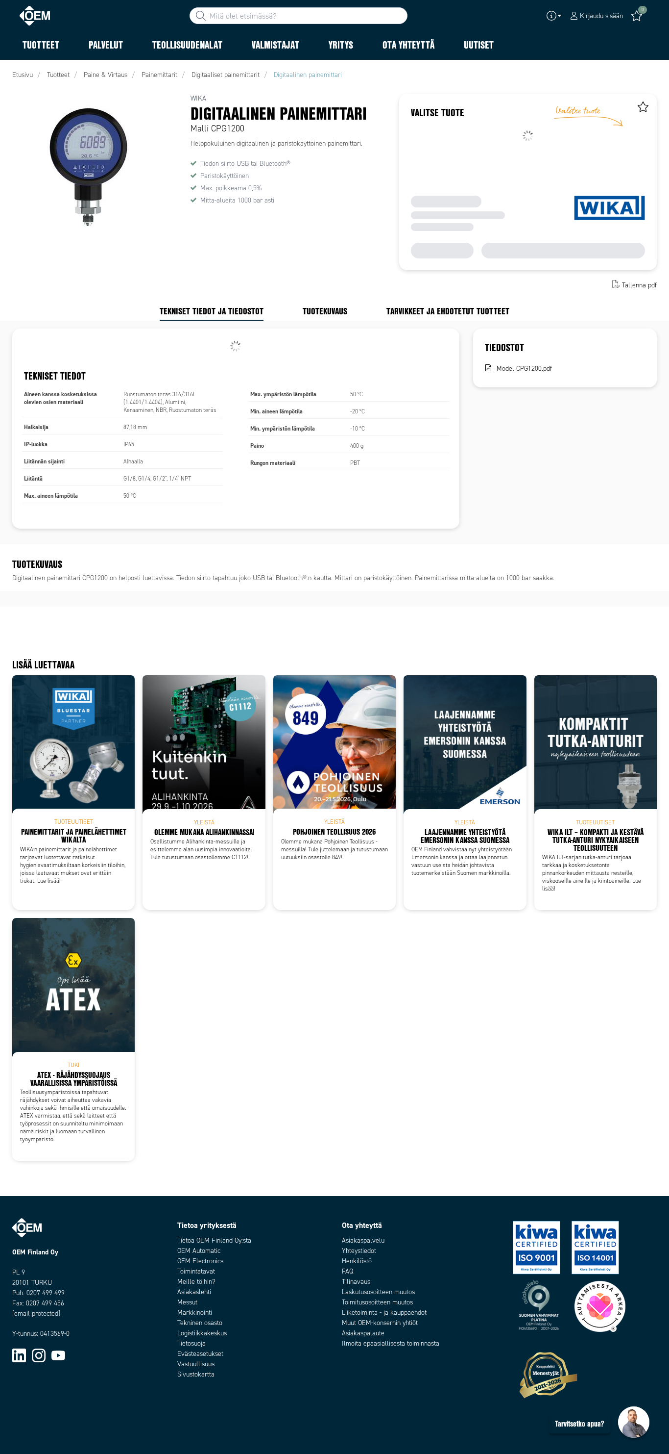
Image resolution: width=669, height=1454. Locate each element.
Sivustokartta (196, 1374)
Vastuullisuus (196, 1364)
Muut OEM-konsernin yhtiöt (380, 1323)
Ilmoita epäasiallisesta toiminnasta (390, 1343)
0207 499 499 (45, 1293)
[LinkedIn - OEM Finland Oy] (19, 1355)
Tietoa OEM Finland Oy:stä (214, 1240)
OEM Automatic (198, 1251)
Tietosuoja (191, 1343)
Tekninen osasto (199, 1323)
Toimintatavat (196, 1271)
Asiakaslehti (194, 1292)
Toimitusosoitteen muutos (377, 1302)
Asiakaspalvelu (363, 1240)
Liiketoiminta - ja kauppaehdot (384, 1312)
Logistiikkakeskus (202, 1333)
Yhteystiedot (359, 1251)
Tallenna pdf (639, 285)
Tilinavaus (356, 1281)
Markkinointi (194, 1312)
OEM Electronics (200, 1261)
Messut (187, 1302)
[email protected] (36, 1313)
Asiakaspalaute (363, 1333)
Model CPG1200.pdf (524, 368)
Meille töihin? (196, 1281)
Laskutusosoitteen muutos (378, 1292)
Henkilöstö (357, 1261)
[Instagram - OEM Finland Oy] (39, 1355)
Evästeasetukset (200, 1354)
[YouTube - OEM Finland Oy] (58, 1355)
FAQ (347, 1271)
